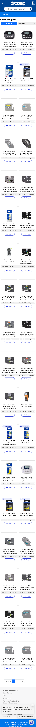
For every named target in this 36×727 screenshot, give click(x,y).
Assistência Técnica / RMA (11, 701)
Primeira (8, 681)
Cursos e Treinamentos (10, 703)
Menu (5, 14)
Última (21, 681)
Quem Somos (7, 693)
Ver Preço (9, 53)
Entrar (33, 4)
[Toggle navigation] (3, 3)
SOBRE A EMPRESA (10, 690)
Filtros (8, 24)
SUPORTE (7, 699)
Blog (4, 695)
